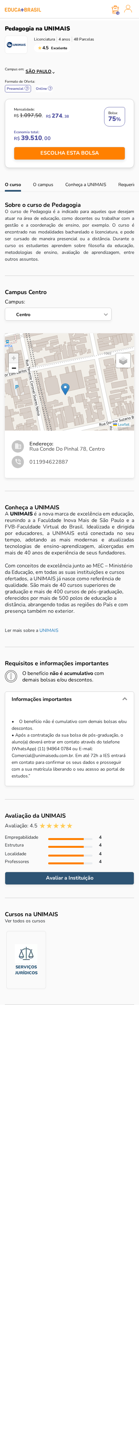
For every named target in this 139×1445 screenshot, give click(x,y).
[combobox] (36, 69)
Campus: (17, 308)
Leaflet (123, 424)
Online (44, 88)
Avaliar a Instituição (69, 878)
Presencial (18, 88)
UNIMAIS (49, 630)
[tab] (69, 699)
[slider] (56, 826)
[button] (65, 389)
